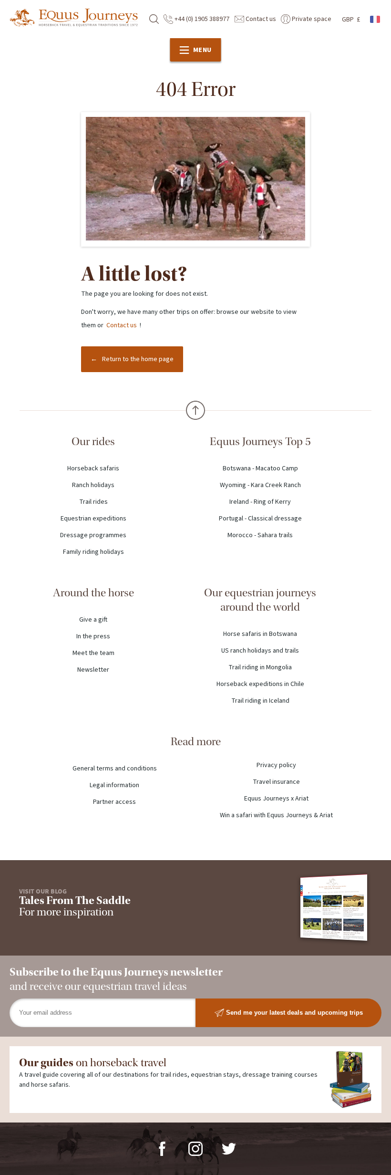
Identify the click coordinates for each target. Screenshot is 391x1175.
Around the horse (93, 592)
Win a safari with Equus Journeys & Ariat (276, 815)
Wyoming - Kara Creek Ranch (260, 485)
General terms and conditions (114, 768)
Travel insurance (276, 782)
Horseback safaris (93, 468)
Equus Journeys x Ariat (276, 798)
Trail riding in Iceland (260, 701)
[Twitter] (229, 1148)
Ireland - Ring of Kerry (260, 502)
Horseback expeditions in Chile (260, 684)
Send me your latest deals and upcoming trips (293, 1012)
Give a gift (93, 619)
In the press (93, 636)
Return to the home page (138, 359)
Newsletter (93, 670)
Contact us (260, 19)
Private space (310, 19)
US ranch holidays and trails (260, 650)
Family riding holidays (93, 552)
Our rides (93, 441)
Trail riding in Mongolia (260, 667)
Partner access (114, 802)
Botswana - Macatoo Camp (260, 468)
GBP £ (351, 19)
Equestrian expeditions (93, 518)
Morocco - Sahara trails (260, 535)
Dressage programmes (93, 535)
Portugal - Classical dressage (260, 518)
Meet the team (93, 653)
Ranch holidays (93, 485)
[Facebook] (162, 1148)
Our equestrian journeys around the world (260, 599)
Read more (196, 741)
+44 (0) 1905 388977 (201, 19)
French (375, 19)
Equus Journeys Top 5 (260, 441)
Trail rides (93, 502)
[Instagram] (195, 1148)
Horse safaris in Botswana (260, 634)
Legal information (114, 785)
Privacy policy (276, 765)
